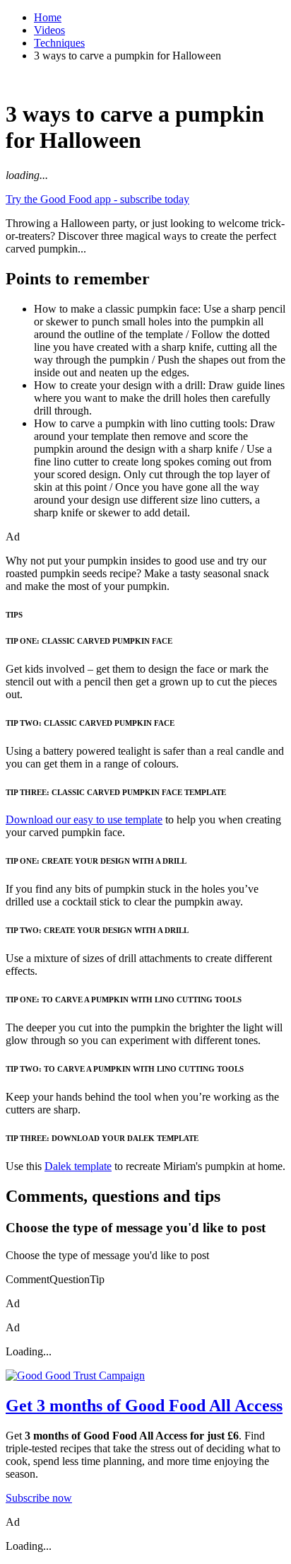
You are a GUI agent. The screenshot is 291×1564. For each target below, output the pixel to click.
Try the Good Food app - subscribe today (97, 199)
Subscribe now (39, 1498)
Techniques (59, 43)
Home (47, 17)
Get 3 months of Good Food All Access (144, 1405)
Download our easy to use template (84, 819)
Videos (49, 30)
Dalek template (78, 1166)
